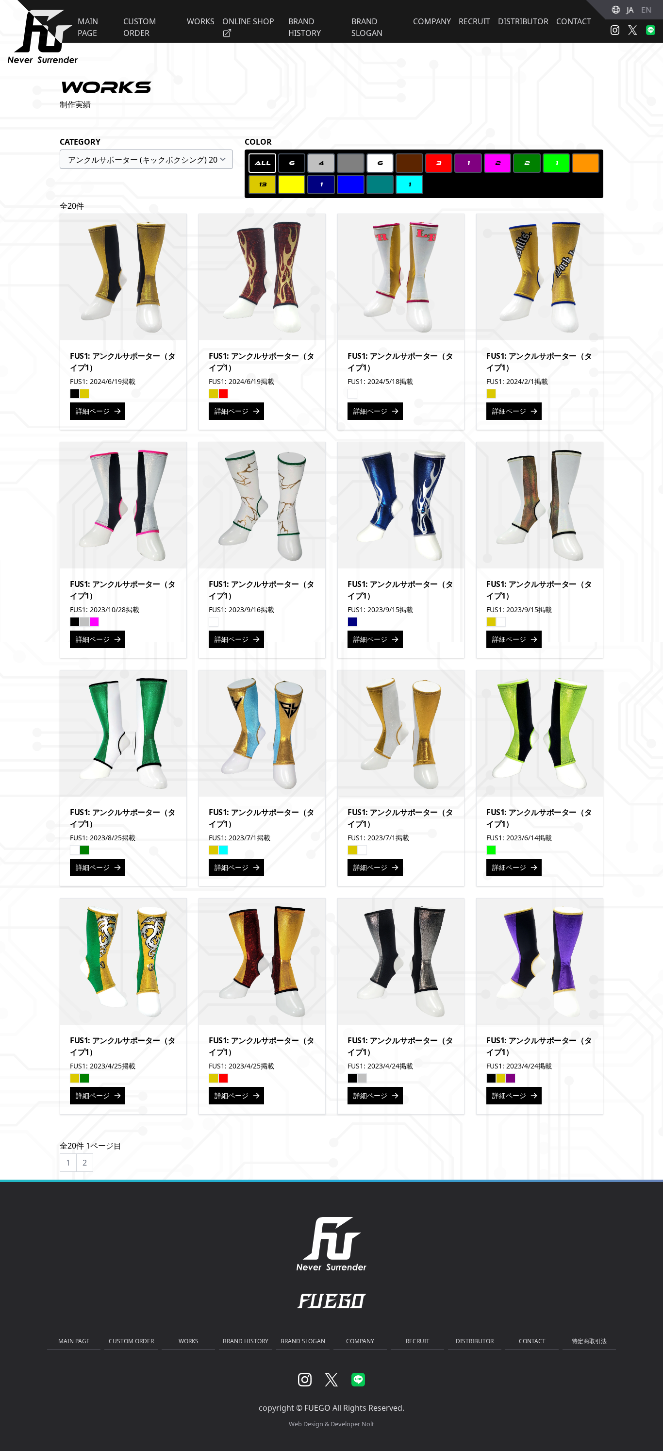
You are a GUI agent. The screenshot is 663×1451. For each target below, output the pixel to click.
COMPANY (432, 21)
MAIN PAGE (74, 1341)
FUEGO (317, 1407)
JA (630, 9)
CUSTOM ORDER (131, 1341)
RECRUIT (474, 21)
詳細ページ (93, 411)
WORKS (189, 1341)
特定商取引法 (589, 1341)
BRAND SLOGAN (303, 1341)
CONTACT (573, 21)
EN (646, 9)
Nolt (368, 1423)
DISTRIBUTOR (523, 21)
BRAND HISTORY (245, 1341)
